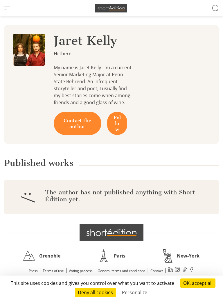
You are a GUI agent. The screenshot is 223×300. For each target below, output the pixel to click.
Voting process (81, 270)
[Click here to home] (111, 232)
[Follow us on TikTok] (185, 270)
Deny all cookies (95, 292)
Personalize (134, 292)
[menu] (7, 8)
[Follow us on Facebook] (192, 270)
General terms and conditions (121, 270)
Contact (156, 270)
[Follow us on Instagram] (178, 270)
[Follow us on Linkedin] (171, 270)
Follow (117, 123)
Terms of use (53, 270)
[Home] (111, 8)
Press (33, 270)
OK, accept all (198, 283)
